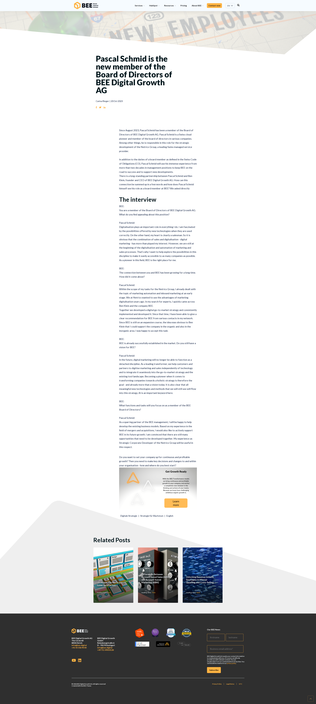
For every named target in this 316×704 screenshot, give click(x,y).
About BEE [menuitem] (196, 5)
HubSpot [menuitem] (153, 5)
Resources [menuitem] (169, 5)
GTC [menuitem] (240, 684)
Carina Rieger (102, 101)
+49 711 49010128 (105, 650)
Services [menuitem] (139, 5)
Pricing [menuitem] (183, 5)
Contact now (214, 5)
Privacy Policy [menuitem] (217, 684)
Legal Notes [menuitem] (230, 684)
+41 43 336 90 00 (79, 647)
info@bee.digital (79, 645)
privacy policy (231, 663)
